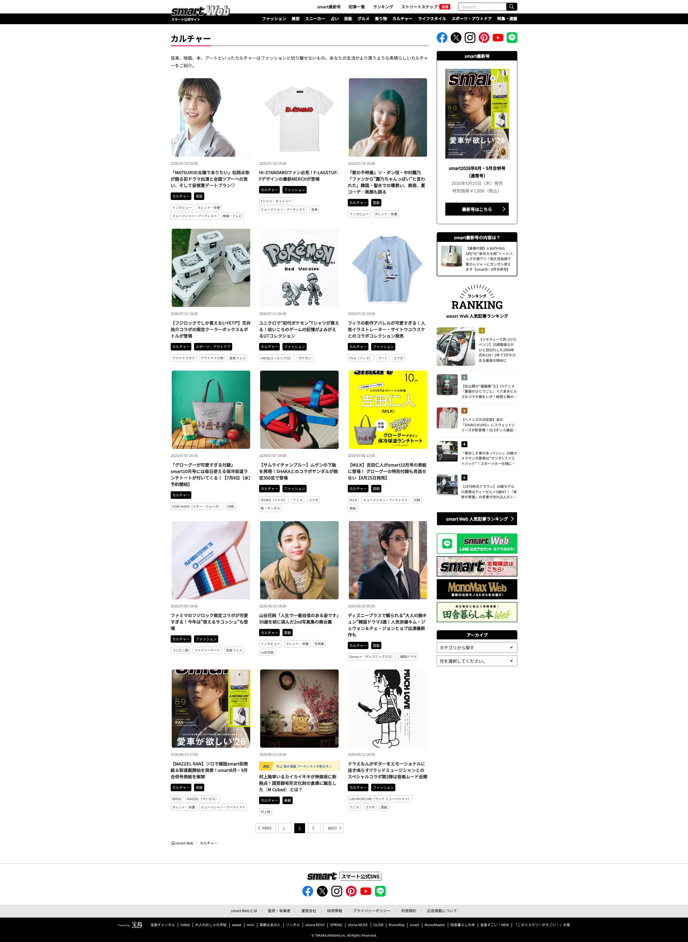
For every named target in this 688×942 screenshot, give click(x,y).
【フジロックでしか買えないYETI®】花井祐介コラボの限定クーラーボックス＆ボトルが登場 (211, 329)
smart (414, 925)
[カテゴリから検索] (477, 647)
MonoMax (396, 925)
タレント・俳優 (209, 207)
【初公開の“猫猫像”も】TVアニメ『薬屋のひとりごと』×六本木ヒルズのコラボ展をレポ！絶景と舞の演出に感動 (489, 391)
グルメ (363, 18)
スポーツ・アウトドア (472, 18)
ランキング (383, 6)
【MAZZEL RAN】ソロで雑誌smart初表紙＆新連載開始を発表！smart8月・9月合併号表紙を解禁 (209, 770)
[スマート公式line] (512, 39)
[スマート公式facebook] (442, 39)
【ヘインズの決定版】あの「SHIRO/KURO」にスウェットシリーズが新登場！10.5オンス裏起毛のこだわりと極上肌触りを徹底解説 (489, 425)
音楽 (314, 209)
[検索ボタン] (511, 6)
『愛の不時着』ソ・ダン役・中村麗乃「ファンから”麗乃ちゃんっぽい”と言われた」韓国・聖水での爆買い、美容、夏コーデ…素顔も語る (386, 182)
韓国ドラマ (408, 656)
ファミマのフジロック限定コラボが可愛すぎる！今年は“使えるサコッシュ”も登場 (209, 621)
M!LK (353, 499)
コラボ (398, 358)
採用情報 (334, 910)
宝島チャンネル (162, 925)
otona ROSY (315, 925)
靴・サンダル (270, 508)
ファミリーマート (207, 650)
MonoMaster (435, 925)
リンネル (293, 925)
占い (335, 18)
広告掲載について (442, 910)
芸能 (348, 18)
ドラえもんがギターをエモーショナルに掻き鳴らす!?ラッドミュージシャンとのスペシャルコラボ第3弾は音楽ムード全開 (387, 770)
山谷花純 (267, 652)
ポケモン (305, 358)
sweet (236, 925)
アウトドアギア (183, 358)
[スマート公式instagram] (470, 39)
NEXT (332, 828)
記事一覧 (357, 6)
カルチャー (402, 18)
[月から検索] (477, 661)
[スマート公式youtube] (498, 39)
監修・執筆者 (279, 910)
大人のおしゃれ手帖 (211, 925)
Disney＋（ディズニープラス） (371, 656)
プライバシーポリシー (371, 910)
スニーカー (315, 18)
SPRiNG (336, 925)
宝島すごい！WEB (494, 925)
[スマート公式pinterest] (484, 39)
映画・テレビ (232, 215)
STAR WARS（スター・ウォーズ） (196, 506)
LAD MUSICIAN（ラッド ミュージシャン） (380, 798)
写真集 (319, 643)
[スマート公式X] (456, 39)
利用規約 (408, 910)
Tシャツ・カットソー (276, 201)
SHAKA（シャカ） (274, 499)
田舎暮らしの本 (462, 925)
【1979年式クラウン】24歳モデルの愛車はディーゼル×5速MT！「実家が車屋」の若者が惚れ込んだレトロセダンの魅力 (489, 492)
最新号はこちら (477, 209)
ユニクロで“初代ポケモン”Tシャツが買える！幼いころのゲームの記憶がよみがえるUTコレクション (299, 329)
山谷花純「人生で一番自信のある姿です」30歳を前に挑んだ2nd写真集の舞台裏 (299, 618)
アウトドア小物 (212, 358)
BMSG (176, 798)
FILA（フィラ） (360, 358)
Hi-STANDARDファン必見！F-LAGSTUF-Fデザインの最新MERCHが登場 (298, 175)
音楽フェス (237, 358)
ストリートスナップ (419, 6)
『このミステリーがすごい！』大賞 (542, 925)
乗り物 (381, 18)
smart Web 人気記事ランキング (477, 518)
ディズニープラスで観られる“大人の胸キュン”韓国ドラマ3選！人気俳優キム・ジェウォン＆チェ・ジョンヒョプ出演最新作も (387, 625)
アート (383, 358)
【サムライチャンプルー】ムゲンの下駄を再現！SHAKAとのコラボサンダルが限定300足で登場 (298, 471)
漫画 (384, 807)
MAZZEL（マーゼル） (202, 798)
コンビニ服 (180, 650)
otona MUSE (358, 925)
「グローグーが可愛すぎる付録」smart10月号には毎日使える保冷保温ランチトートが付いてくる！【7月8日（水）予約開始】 (211, 474)
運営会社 (308, 910)
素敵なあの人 (270, 925)
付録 (230, 506)
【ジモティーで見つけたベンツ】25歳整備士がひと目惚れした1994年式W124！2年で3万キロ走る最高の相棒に (498, 350)
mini (250, 925)
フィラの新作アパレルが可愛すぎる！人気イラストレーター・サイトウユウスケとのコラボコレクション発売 (386, 329)
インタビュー (182, 207)
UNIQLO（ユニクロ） (277, 358)
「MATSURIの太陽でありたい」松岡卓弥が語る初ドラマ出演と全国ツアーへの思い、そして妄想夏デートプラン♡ (210, 178)
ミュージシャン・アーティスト (194, 215)
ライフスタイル (432, 18)
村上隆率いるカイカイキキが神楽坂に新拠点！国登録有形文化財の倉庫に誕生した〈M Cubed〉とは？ (297, 783)
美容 (296, 18)
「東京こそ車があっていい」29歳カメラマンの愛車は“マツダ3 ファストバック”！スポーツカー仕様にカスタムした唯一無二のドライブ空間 (489, 458)
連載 (287, 800)
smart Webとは (244, 910)
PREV (266, 828)
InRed (185, 925)
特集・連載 (507, 18)
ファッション (274, 18)
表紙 (352, 508)
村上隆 (265, 811)
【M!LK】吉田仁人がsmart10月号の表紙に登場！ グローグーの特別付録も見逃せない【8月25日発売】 (387, 471)
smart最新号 (329, 6)
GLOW (378, 925)
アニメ (298, 499)
